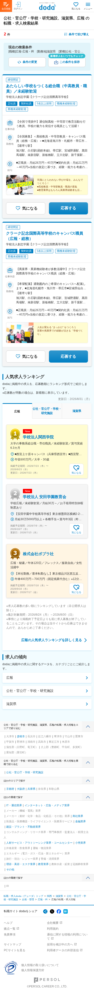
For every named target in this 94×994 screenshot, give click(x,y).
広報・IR (42, 899)
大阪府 (21, 788)
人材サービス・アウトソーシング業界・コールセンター (39, 842)
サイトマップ (12, 944)
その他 (10, 869)
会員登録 (6, 9)
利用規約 (53, 928)
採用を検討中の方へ (60, 944)
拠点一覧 (9, 928)
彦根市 (21, 736)
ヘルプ (8, 923)
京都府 (10, 788)
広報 (9, 678)
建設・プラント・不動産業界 (23, 826)
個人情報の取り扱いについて (40, 965)
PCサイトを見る (14, 950)
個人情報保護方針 (32, 970)
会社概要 (53, 923)
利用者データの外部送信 (63, 950)
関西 (49, 896)
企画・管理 (28, 899)
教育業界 (43, 864)
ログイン (18, 9)
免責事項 (9, 934)
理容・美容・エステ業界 (20, 864)
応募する (68, 208)
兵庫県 (31, 788)
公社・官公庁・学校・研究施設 (30, 691)
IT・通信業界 (14, 805)
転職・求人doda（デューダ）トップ (23, 896)
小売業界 (80, 842)
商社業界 (78, 816)
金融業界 (80, 821)
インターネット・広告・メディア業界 (47, 805)
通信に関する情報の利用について (67, 936)
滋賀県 (11, 704)
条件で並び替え (79, 34)
